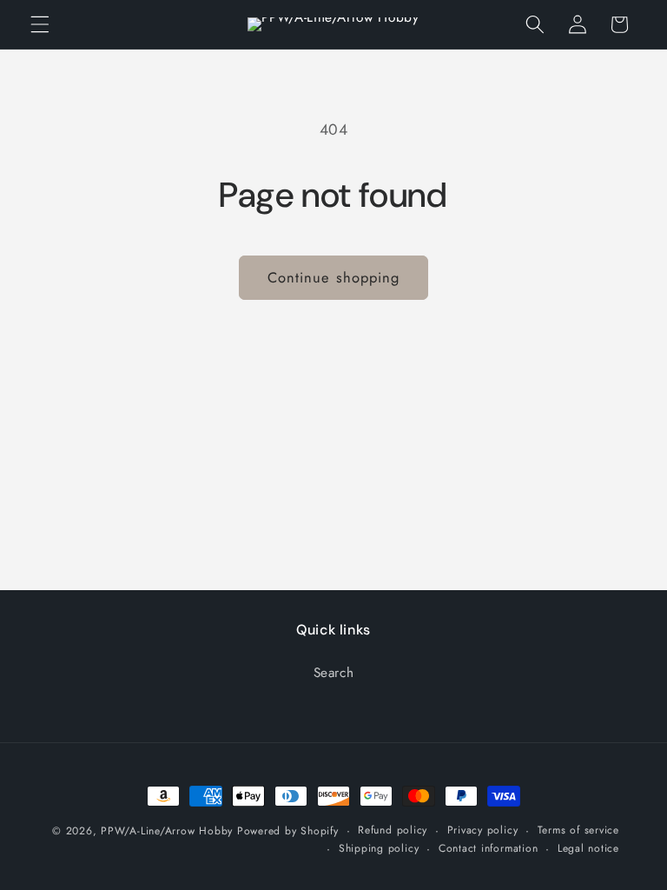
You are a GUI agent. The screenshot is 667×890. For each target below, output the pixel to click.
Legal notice (588, 848)
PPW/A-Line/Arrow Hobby (167, 831)
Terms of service (578, 830)
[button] (40, 24)
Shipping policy (379, 848)
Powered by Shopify (288, 831)
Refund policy (392, 830)
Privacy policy (482, 830)
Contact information (488, 848)
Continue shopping (333, 277)
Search (334, 672)
